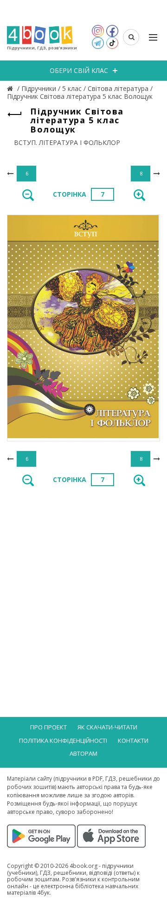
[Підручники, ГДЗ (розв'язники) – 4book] (11, 88)
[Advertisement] (83, 584)
